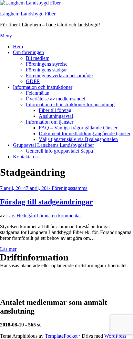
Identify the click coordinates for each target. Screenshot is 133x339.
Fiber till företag (55, 110)
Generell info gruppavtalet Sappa (59, 151)
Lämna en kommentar (58, 215)
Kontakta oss (26, 156)
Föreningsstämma (69, 188)
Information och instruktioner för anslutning (70, 104)
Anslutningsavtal (56, 116)
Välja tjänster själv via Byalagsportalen (78, 139)
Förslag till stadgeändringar (46, 202)
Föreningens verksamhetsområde (59, 75)
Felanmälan (37, 93)
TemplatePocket (61, 336)
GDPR (33, 81)
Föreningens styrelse (46, 64)
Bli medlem (37, 58)
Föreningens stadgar (46, 69)
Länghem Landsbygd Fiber (28, 13)
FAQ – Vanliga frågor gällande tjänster (78, 127)
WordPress (115, 336)
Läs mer (8, 249)
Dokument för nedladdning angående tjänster (84, 133)
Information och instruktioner (42, 87)
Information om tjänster (49, 122)
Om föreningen (28, 52)
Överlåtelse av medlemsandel (55, 98)
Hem (18, 46)
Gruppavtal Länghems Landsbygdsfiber (53, 145)
